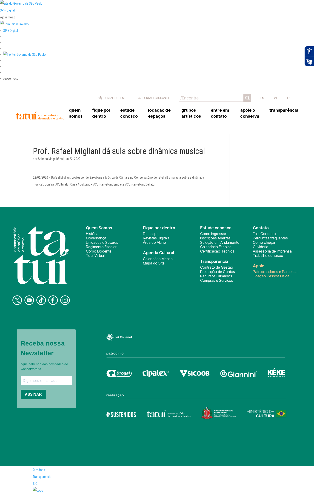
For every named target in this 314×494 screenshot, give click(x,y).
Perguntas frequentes (270, 238)
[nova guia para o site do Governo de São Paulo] (14, 24)
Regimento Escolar (101, 246)
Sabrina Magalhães (50, 159)
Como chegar (264, 242)
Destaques (151, 233)
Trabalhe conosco (268, 255)
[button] (24, 54)
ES (288, 98)
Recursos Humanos (216, 276)
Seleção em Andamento (220, 242)
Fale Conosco (264, 233)
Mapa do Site (154, 263)
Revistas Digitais (156, 238)
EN (262, 98)
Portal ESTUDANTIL (156, 98)
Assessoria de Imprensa (272, 251)
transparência (283, 110)
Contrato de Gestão (216, 267)
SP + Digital (7, 10)
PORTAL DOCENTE (115, 98)
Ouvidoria (260, 246)
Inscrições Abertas (215, 238)
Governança (96, 238)
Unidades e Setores (102, 242)
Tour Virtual (95, 255)
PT (275, 98)
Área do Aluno (154, 242)
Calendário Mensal (158, 258)
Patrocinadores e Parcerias (275, 271)
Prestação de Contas (217, 271)
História (92, 233)
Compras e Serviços (216, 280)
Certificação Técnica (217, 251)
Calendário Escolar (215, 246)
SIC (35, 483)
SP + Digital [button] (10, 30)
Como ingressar (213, 233)
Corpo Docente (98, 251)
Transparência (42, 477)
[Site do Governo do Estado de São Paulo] (21, 3)
